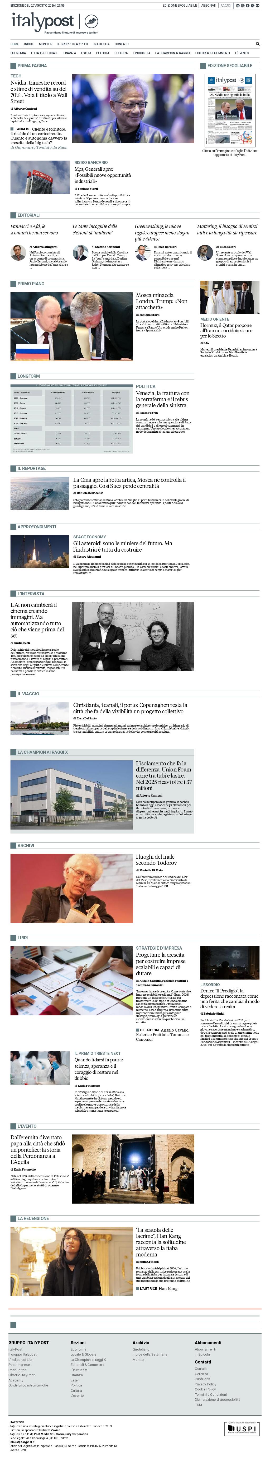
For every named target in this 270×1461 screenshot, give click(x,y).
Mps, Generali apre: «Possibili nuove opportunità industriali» (103, 175)
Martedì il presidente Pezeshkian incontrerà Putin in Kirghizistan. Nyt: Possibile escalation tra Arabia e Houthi (228, 352)
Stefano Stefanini (107, 247)
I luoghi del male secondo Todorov (156, 859)
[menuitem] (17, 44)
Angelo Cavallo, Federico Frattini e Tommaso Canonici (163, 1035)
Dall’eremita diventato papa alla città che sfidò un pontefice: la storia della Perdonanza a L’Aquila (38, 1150)
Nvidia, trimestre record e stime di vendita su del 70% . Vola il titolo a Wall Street (39, 91)
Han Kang (168, 1288)
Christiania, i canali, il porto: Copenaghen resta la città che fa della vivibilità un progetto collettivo (130, 708)
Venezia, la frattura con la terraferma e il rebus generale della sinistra (163, 399)
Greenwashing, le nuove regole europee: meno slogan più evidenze (162, 233)
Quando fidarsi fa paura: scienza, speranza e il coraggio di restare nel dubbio (99, 1069)
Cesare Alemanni (89, 556)
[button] (227, 6)
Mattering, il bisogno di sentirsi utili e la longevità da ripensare (227, 229)
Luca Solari (228, 247)
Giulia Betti (22, 643)
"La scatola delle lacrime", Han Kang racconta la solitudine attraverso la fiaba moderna (161, 1242)
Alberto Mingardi (45, 247)
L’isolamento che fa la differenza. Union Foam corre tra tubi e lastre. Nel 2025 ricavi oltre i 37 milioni (164, 776)
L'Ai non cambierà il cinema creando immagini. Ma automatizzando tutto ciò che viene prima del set (37, 620)
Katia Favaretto (89, 1086)
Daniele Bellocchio (90, 493)
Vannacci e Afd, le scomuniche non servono (34, 229)
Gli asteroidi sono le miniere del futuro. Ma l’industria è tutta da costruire (122, 546)
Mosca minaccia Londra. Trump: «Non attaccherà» (161, 301)
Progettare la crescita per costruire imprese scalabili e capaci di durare (161, 964)
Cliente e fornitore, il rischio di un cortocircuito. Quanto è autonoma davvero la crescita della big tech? (39, 136)
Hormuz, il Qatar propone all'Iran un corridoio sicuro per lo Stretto (226, 330)
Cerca (258, 44)
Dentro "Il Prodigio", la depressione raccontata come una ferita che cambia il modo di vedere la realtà (229, 999)
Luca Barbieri (167, 247)
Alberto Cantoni (25, 108)
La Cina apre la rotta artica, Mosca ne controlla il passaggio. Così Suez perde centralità (129, 482)
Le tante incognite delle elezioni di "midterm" (95, 229)
